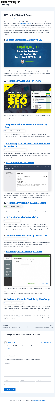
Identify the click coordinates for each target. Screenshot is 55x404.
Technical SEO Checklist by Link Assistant (26, 202)
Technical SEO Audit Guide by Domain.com (26, 235)
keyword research (32, 21)
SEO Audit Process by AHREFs (20, 162)
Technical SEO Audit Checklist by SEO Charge (28, 299)
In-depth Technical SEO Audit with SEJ (24, 39)
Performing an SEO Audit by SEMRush (24, 251)
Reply (9, 348)
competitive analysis (25, 23)
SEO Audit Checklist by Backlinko (22, 217)
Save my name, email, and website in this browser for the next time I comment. (24, 385)
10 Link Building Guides (22, 317)
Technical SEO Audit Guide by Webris (23, 80)
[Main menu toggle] (52, 3)
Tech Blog (5, 4)
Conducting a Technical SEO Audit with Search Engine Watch (27, 145)
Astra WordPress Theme (38, 400)
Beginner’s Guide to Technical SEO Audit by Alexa (25, 126)
